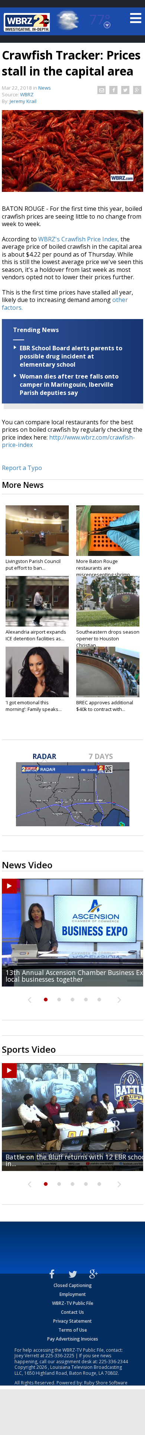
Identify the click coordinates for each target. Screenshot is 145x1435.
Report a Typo (22, 468)
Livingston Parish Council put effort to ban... (33, 564)
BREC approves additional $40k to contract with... (104, 705)
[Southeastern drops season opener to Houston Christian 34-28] (107, 601)
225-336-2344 (113, 1361)
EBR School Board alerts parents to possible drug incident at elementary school (71, 356)
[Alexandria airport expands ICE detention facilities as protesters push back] (37, 601)
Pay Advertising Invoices (72, 1339)
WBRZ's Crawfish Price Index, (78, 239)
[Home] (28, 22)
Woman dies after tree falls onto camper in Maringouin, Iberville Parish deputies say (69, 384)
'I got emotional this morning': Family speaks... (34, 705)
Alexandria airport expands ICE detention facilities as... (36, 635)
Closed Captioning (73, 1285)
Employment (72, 1294)
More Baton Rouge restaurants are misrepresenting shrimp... (104, 568)
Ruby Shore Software (106, 1383)
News (44, 87)
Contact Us (72, 1312)
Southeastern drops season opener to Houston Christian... (107, 638)
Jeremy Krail (23, 101)
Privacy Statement (72, 1321)
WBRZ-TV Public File (72, 1303)
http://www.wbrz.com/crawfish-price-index (68, 441)
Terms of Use (72, 1330)
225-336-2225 (59, 1355)
